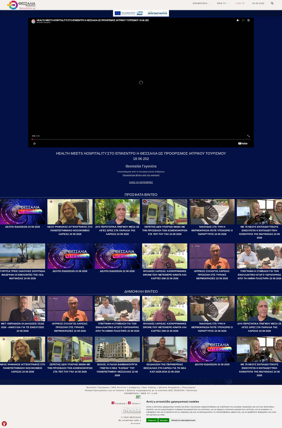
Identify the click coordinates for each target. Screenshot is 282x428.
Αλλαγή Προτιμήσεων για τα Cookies (104, 390)
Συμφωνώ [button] (152, 420)
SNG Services (119, 387)
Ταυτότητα (191, 390)
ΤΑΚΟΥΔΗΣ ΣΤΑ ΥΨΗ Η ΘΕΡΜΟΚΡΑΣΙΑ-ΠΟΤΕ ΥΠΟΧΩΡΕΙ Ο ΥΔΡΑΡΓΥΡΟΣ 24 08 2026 (212, 230)
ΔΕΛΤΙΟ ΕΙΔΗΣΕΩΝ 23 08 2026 (70, 271)
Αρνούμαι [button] (163, 420)
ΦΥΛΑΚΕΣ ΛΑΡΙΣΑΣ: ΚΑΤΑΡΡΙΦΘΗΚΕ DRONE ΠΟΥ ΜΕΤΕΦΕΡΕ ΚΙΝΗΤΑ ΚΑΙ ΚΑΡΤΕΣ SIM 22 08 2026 (164, 275)
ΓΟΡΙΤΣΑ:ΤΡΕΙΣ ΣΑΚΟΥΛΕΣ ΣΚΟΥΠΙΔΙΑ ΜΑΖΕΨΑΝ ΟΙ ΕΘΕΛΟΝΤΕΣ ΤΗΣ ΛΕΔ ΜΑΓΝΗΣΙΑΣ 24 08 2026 (22, 275)
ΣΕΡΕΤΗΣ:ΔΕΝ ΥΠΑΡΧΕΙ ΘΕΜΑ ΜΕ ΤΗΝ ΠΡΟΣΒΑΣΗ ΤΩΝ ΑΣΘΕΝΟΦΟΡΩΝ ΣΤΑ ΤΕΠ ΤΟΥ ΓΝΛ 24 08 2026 (164, 230)
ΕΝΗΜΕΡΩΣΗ (200, 3)
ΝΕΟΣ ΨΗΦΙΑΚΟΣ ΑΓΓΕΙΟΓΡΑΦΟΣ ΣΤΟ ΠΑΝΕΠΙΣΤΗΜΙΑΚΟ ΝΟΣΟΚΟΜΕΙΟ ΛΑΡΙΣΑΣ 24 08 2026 (69, 230)
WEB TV (221, 3)
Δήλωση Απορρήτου (169, 387)
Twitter (135, 404)
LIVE (155, 393)
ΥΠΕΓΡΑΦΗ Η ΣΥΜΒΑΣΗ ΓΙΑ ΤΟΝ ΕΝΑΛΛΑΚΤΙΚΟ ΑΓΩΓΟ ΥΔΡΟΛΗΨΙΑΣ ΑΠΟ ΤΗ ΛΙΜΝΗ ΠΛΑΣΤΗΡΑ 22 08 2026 (259, 275)
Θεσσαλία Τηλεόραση (97, 387)
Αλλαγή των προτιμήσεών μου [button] (183, 420)
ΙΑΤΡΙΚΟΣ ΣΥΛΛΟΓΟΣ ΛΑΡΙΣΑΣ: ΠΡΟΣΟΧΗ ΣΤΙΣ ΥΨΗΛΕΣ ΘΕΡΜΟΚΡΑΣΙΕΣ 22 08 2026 (212, 275)
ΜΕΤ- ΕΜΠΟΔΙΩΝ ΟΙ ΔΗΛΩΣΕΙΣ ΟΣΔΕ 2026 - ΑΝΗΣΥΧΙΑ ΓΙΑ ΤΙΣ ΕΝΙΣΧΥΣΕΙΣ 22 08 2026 (22, 327)
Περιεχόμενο (189, 387)
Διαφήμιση (134, 387)
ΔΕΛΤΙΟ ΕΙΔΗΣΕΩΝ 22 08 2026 (117, 271)
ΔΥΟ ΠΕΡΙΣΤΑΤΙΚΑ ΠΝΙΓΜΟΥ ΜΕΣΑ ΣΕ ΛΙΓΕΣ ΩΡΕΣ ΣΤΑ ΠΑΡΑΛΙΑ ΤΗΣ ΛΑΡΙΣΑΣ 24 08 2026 (117, 230)
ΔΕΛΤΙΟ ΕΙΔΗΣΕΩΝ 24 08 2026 (22, 226)
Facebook (120, 404)
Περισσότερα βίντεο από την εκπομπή (141, 175)
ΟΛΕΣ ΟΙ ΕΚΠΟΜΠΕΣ (141, 182)
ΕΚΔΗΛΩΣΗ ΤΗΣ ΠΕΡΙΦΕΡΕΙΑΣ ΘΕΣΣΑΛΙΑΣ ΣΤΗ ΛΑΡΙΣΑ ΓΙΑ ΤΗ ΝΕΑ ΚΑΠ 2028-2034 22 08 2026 (164, 368)
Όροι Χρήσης (149, 387)
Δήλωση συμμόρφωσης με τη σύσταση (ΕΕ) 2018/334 (155, 390)
